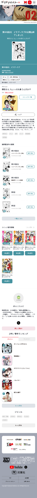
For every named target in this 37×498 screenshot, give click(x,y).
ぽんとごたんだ (9, 72)
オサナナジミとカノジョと (22, 368)
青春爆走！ (17, 356)
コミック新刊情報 (8, 227)
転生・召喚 (5, 416)
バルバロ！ (17, 380)
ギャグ (21, 133)
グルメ (11, 133)
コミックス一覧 (27, 97)
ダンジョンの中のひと (20, 344)
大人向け (26, 416)
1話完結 (5, 137)
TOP (10, 478)
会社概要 (27, 478)
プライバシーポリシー (10, 481)
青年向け (5, 133)
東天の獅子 (17, 392)
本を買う (7, 253)
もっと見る (18, 405)
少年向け (13, 416)
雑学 (16, 133)
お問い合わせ (27, 481)
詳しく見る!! (18, 328)
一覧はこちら (18, 218)
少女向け (5, 420)
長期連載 (27, 133)
